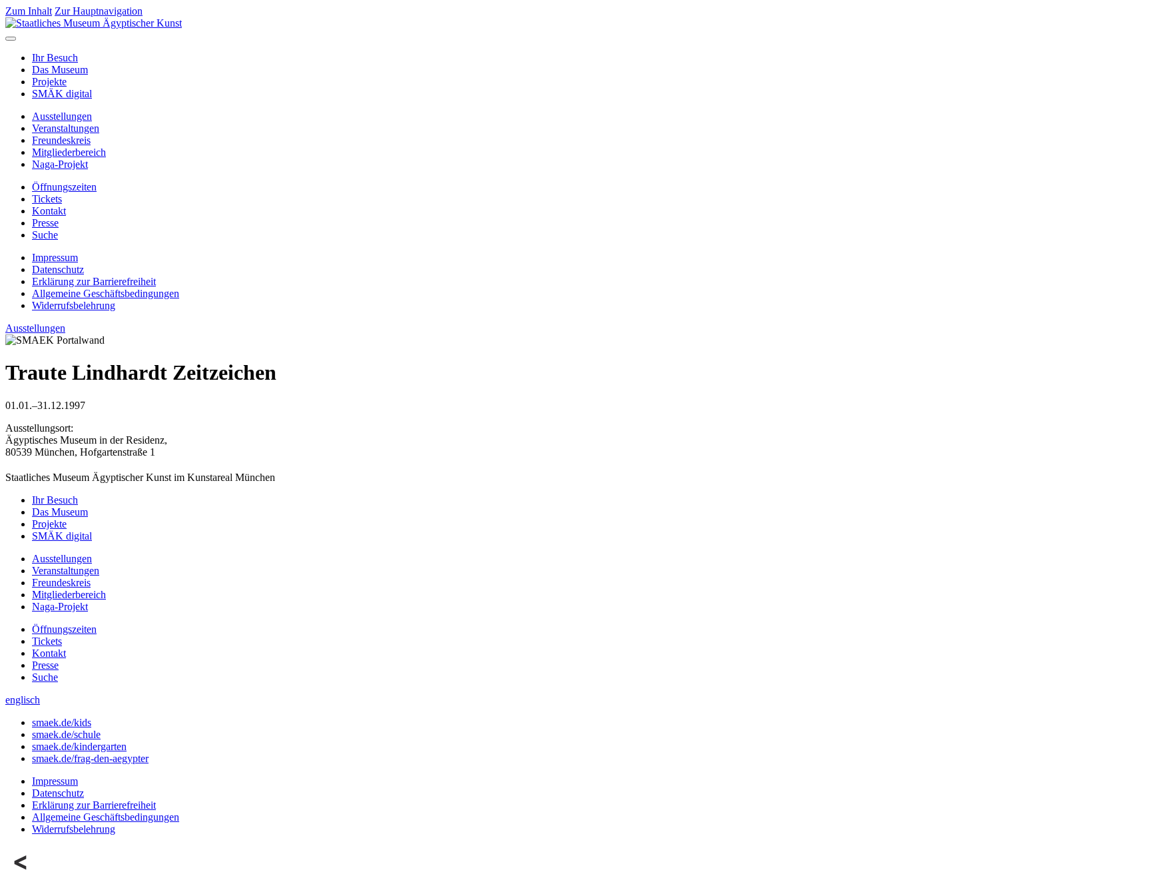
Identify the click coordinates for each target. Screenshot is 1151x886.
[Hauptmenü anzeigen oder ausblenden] (10, 39)
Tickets (47, 199)
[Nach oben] (21, 874)
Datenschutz (58, 269)
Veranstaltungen (65, 128)
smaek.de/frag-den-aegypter (90, 758)
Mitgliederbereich (69, 152)
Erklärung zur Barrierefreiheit (94, 281)
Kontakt (49, 211)
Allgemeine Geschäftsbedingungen (105, 293)
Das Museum (60, 69)
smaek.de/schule (66, 734)
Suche (45, 234)
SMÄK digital (62, 93)
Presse (45, 222)
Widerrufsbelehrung (73, 305)
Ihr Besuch (55, 57)
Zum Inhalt (28, 11)
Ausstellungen (62, 116)
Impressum (55, 257)
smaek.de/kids (61, 722)
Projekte (49, 81)
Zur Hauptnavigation (99, 11)
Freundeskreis (61, 140)
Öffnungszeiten (64, 187)
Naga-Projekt (60, 164)
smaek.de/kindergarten (79, 746)
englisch (22, 699)
